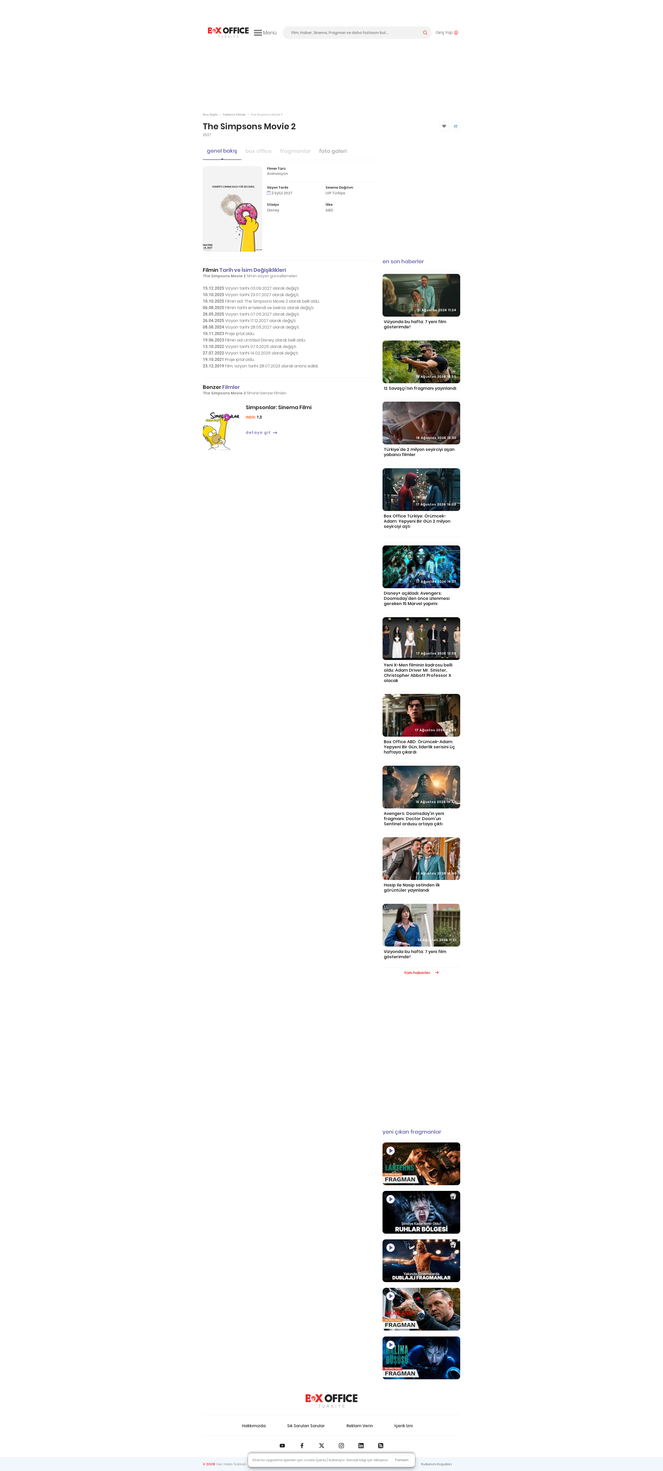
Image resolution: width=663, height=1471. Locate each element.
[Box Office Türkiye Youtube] (282, 1445)
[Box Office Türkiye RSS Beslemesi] (380, 1445)
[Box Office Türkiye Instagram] (341, 1445)
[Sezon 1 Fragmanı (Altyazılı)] (421, 1163)
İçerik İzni (403, 1426)
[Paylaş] (455, 126)
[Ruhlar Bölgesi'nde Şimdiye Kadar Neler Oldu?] (421, 1212)
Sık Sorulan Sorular (306, 1426)
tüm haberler (417, 972)
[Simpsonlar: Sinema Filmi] (222, 428)
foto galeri (333, 151)
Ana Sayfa (210, 114)
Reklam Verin (360, 1426)
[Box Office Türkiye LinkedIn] (361, 1445)
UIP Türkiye (335, 193)
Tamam (401, 1460)
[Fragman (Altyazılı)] (421, 1358)
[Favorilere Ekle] (444, 126)
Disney (273, 210)
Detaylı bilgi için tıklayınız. (367, 1460)
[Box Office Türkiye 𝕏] (321, 1445)
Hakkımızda (254, 1426)
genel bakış (222, 150)
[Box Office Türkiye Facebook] (302, 1445)
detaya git (258, 432)
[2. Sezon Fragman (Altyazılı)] (421, 1309)
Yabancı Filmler (234, 114)
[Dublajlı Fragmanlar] (421, 1260)
